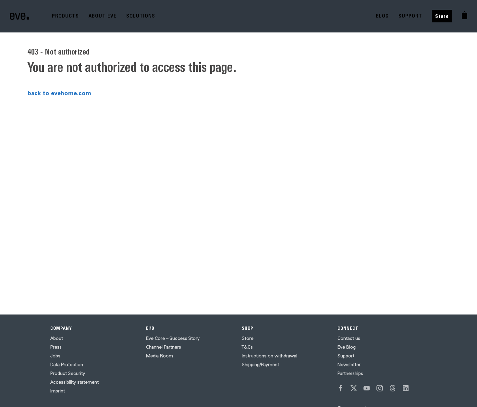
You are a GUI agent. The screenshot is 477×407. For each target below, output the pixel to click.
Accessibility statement (74, 382)
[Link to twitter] (353, 388)
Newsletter (349, 364)
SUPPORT (410, 16)
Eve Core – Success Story (173, 338)
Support (345, 356)
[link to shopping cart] (464, 15)
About (56, 338)
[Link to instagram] (379, 388)
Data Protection (66, 364)
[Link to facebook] (340, 388)
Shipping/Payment (260, 364)
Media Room (159, 356)
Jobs (55, 356)
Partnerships (350, 373)
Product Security (67, 373)
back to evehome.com (59, 93)
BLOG (382, 16)
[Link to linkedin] (405, 388)
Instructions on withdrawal (269, 356)
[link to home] (19, 16)
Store (442, 16)
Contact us (348, 338)
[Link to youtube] (366, 388)
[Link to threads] (392, 388)
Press (56, 347)
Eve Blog (346, 347)
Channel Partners (163, 347)
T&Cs (247, 347)
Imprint (57, 391)
